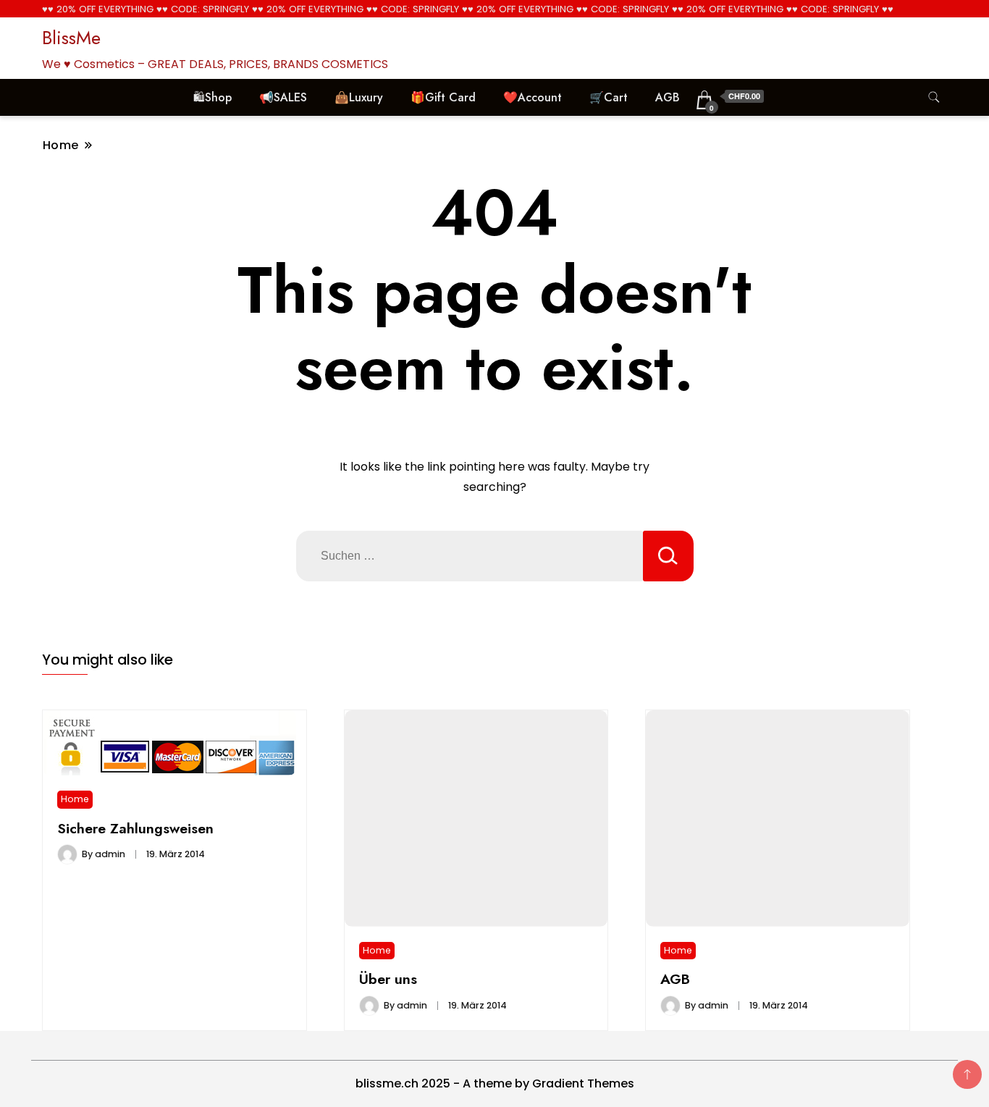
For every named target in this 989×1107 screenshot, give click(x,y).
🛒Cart (608, 97)
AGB (667, 97)
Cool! (923, 25)
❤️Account (532, 97)
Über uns (388, 979)
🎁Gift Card (443, 97)
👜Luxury (358, 97)
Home (75, 799)
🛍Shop (212, 97)
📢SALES (283, 97)
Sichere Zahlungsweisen (135, 828)
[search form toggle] (934, 97)
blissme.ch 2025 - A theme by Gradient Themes (494, 1083)
